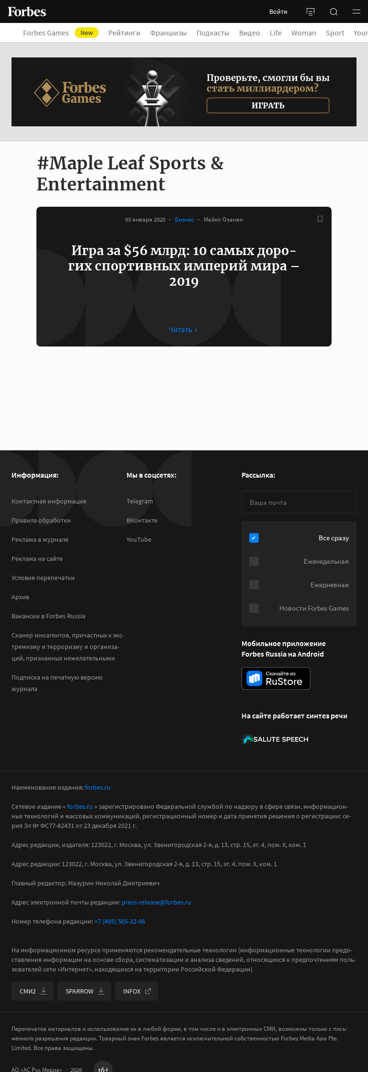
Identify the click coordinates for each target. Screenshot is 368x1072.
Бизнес (184, 219)
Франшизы (168, 32)
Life (276, 32)
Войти (278, 11)
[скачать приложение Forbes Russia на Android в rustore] (276, 678)
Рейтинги (124, 32)
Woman (303, 32)
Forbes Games (58, 32)
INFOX (131, 991)
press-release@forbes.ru (156, 902)
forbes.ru (98, 787)
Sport (335, 32)
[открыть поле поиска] (333, 11)
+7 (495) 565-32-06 (119, 921)
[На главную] (27, 11)
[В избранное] (320, 219)
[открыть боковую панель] (310, 11)
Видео (249, 32)
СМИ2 (28, 991)
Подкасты (213, 32)
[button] (356, 11)
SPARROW (79, 991)
